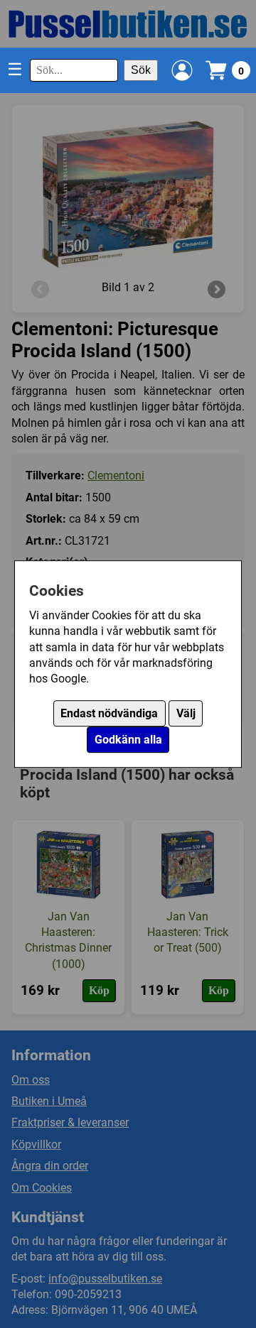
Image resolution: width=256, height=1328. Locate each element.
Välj (186, 713)
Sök (141, 70)
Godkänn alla (128, 739)
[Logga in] (182, 70)
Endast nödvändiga (109, 713)
